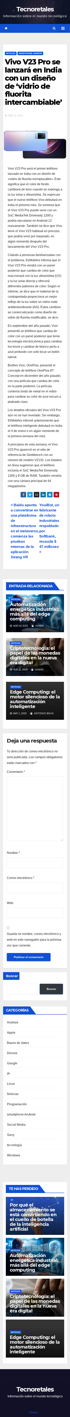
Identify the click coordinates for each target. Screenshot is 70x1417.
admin (39, 625)
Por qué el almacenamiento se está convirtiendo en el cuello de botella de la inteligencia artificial (33, 1217)
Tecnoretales (35, 9)
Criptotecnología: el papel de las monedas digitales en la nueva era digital (35, 655)
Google (12, 1063)
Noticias (10, 53)
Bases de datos (18, 1042)
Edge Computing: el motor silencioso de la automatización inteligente (35, 699)
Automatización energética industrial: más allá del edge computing (34, 612)
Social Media (16, 1124)
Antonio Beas (43, 713)
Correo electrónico (20, 878)
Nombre (13, 852)
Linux (11, 1083)
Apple (11, 1032)
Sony (10, 1134)
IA (8, 1073)
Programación (17, 1104)
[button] (54, 28)
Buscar (12, 976)
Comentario (16, 771)
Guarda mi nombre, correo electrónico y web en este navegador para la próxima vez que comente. (34, 939)
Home (33, 1412)
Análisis (12, 1022)
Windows (13, 1155)
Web (10, 903)
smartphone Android (30, 53)
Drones (12, 1053)
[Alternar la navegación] (63, 28)
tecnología (14, 1145)
